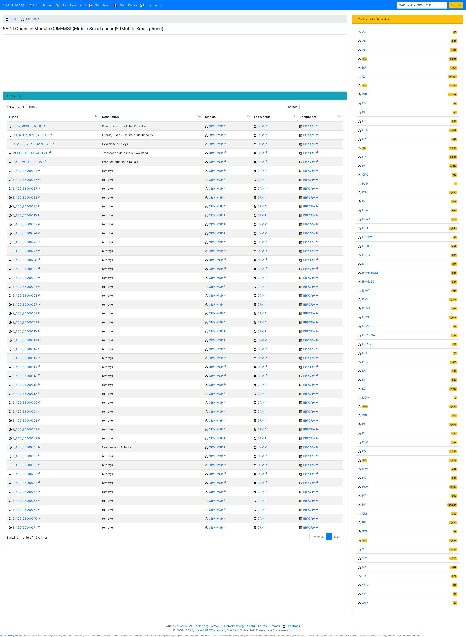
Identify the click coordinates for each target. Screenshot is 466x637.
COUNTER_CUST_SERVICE (31, 135)
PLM (365, 442)
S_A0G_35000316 (25, 367)
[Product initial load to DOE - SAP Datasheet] (45, 161)
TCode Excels (152, 5)
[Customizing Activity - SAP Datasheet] (39, 446)
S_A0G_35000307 (25, 304)
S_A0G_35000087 (25, 188)
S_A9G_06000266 (25, 483)
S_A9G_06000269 (25, 509)
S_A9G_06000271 (25, 527)
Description (110, 117)
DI (363, 112)
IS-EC (366, 255)
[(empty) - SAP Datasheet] (39, 170)
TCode (13, 117)
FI (364, 148)
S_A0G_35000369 (25, 465)
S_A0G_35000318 (25, 385)
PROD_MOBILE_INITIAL (28, 162)
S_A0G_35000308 (25, 313)
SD (364, 540)
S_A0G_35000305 (25, 286)
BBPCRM (309, 126)
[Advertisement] (112, 61)
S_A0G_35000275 (25, 242)
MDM (365, 397)
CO (364, 85)
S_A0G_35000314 (25, 349)
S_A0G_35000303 (25, 269)
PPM (365, 469)
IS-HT (366, 290)
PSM (365, 486)
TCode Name (101, 5)
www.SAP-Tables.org (194, 626)
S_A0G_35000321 (25, 411)
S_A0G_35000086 (25, 179)
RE (364, 522)
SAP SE (353, 635)
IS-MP (366, 308)
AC (364, 32)
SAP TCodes (14, 5)
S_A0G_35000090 (25, 206)
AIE (364, 41)
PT (364, 495)
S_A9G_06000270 (25, 518)
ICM (365, 192)
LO (364, 388)
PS (364, 478)
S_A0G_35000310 (25, 331)
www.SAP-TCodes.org (210, 630)
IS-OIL (366, 317)
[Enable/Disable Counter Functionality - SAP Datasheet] (51, 134)
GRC (365, 174)
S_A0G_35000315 (25, 358)
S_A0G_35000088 (25, 197)
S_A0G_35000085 (25, 171)
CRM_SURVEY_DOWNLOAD (32, 144)
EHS (365, 130)
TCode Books (127, 5)
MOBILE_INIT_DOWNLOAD (30, 153)
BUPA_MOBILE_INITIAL (28, 126)
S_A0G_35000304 (25, 278)
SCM (365, 531)
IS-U (365, 362)
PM (364, 451)
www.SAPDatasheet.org (227, 626)
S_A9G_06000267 (25, 492)
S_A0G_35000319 (25, 393)
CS (364, 103)
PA (364, 424)
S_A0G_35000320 (25, 402)
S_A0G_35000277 (25, 251)
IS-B (365, 228)
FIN (364, 157)
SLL (364, 549)
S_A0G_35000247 (25, 224)
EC (364, 121)
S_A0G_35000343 (25, 447)
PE (364, 433)
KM (364, 371)
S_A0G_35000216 (25, 215)
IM (363, 201)
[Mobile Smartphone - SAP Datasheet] (117, 27)
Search (456, 5)
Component (307, 117)
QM (364, 513)
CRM (12, 19)
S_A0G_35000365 (25, 456)
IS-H (365, 264)
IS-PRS (366, 326)
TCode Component (72, 5)
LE (364, 379)
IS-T (365, 353)
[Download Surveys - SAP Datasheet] (53, 143)
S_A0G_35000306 (25, 295)
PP (364, 460)
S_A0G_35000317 (25, 376)
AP (364, 50)
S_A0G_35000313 (25, 340)
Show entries (22, 106)
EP (364, 139)
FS (364, 165)
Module (210, 117)
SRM (365, 558)
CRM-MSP (32, 19)
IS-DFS (367, 246)
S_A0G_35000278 (25, 260)
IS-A (365, 210)
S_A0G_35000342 (25, 438)
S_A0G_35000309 (25, 322)
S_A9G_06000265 (25, 474)
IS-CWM (367, 237)
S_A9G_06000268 (25, 501)
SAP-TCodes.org (7, 635)
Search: (293, 107)
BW (364, 67)
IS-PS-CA (368, 335)
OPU (365, 415)
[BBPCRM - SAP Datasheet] (317, 125)
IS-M (365, 299)
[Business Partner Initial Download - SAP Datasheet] (45, 125)
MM (365, 406)
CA (364, 76)
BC (364, 59)
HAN (365, 183)
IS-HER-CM (370, 272)
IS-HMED (368, 281)
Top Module (262, 117)
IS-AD (366, 219)
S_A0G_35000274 (25, 233)
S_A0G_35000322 (25, 420)
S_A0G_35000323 (25, 429)
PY (364, 504)
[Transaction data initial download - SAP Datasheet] (50, 152)
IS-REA (367, 344)
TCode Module (43, 5)
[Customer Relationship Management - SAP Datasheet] (266, 125)
